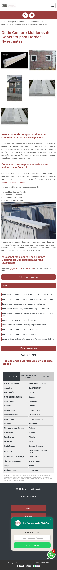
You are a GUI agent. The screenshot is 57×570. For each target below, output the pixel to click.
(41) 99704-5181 (16, 269)
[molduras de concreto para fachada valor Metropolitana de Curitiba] (14, 60)
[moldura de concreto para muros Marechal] (14, 116)
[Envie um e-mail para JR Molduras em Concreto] (32, 15)
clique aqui (29, 269)
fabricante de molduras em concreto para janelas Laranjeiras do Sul (27, 295)
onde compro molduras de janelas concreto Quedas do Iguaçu (25, 309)
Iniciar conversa (32, 545)
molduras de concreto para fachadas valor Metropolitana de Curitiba (28, 339)
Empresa (28, 516)
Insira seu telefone (32, 532)
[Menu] (52, 5)
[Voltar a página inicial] (8, 5)
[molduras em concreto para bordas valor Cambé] (42, 60)
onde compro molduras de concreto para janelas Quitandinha (25, 325)
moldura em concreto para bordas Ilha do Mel (19, 320)
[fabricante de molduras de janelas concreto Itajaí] (14, 88)
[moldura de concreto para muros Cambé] (42, 88)
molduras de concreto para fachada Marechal (19, 334)
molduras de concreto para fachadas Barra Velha (20, 330)
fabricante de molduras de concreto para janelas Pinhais (23, 304)
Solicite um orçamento (28, 277)
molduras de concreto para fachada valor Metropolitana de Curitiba (27, 299)
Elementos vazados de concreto (13, 182)
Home (28, 508)
